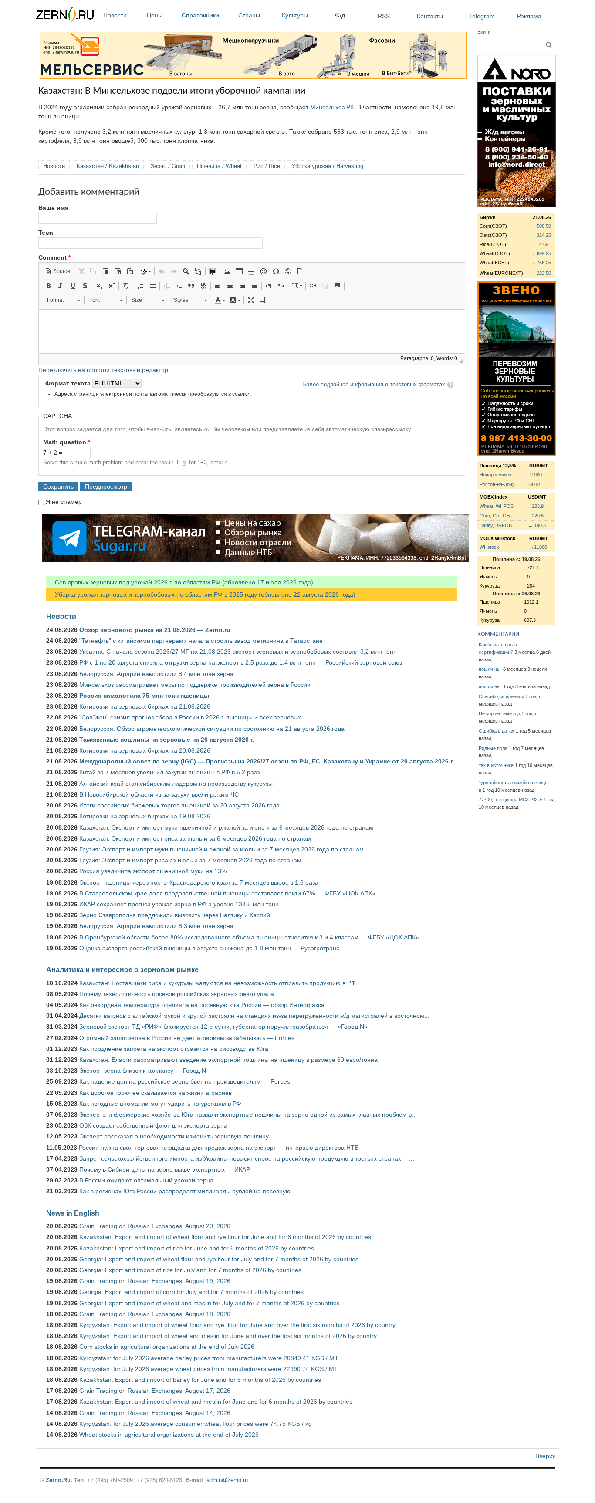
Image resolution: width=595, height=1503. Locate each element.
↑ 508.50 (542, 226)
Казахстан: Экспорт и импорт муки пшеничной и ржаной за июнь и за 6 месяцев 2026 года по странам (226, 827)
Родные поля (493, 748)
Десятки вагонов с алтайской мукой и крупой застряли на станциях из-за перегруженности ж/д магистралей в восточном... (254, 1015)
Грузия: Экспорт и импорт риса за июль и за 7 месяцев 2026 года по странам (190, 860)
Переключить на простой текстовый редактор (103, 369)
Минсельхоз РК (332, 107)
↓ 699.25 (542, 253)
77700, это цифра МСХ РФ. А (510, 799)
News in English (72, 1213)
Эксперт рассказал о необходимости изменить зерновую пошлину (174, 1136)
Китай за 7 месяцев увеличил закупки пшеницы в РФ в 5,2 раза (169, 772)
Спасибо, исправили (501, 696)
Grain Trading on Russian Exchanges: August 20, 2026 (154, 1226)
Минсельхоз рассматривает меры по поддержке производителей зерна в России (195, 684)
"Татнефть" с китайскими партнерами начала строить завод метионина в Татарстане (201, 640)
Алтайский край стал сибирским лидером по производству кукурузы (176, 783)
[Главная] (65, 15)
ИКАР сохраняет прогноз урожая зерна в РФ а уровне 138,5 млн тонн (179, 904)
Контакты (430, 16)
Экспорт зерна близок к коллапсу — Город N (142, 1070)
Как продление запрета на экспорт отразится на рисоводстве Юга (173, 1048)
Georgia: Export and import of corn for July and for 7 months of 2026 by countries (191, 1291)
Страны (249, 15)
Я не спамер (64, 501)
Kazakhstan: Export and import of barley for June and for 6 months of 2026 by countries (200, 1379)
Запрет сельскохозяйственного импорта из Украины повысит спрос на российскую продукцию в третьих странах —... (246, 1158)
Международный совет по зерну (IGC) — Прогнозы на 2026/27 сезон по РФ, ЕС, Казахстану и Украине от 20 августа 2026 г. (266, 761)
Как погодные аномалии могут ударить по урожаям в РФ (160, 1103)
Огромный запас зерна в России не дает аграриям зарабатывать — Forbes (186, 1037)
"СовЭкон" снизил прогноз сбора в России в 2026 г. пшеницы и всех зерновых (190, 717)
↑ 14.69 (540, 244)
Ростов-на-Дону (497, 484)
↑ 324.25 (542, 235)
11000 (535, 474)
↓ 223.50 (542, 273)
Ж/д (339, 15)
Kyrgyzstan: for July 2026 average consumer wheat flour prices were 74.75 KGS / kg (195, 1423)
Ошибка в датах (496, 730)
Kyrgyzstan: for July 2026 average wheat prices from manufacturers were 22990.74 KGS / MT (208, 1368)
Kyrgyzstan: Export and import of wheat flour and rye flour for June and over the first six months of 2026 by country (237, 1324)
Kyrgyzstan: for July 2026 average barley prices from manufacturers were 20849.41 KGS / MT (208, 1357)
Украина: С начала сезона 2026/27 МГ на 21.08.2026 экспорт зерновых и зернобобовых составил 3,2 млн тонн (238, 651)
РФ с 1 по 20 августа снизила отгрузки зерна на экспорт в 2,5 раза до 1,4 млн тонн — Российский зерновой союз (240, 662)
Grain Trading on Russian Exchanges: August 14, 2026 (154, 1412)
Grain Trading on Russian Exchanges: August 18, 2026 (154, 1313)
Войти (483, 31)
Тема (45, 232)
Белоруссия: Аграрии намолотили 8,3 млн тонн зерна (156, 925)
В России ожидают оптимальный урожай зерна (146, 1180)
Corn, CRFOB (495, 515)
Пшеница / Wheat (219, 166)
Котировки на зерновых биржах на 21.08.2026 (144, 706)
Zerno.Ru (58, 1480)
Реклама (529, 16)
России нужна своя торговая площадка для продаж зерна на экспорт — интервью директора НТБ (218, 1147)
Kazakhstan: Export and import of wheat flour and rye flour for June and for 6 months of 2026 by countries (225, 1236)
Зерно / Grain (168, 166)
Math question (66, 442)
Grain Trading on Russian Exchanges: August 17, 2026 (154, 1390)
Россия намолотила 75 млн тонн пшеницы (144, 695)
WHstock (489, 547)
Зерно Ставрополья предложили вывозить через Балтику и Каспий (174, 915)
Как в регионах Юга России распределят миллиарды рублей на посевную (185, 1191)
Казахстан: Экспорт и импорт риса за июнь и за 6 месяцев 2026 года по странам (195, 838)
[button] (57, 271)
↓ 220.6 (536, 515)
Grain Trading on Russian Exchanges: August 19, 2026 (154, 1280)
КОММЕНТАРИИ (498, 634)
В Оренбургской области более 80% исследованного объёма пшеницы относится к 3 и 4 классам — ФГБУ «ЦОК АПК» (249, 937)
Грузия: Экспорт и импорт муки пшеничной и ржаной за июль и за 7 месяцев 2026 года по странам (221, 849)
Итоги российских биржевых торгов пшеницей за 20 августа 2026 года (179, 805)
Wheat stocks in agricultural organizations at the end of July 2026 (169, 1434)
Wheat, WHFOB (497, 506)
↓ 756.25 (542, 262)
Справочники (200, 15)
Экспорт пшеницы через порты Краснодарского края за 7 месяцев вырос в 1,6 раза (198, 882)
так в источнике (496, 765)
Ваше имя (53, 207)
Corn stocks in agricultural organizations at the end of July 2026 (166, 1346)
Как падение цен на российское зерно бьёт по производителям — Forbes (184, 1081)
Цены (154, 15)
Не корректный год (499, 713)
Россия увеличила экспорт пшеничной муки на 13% (153, 871)
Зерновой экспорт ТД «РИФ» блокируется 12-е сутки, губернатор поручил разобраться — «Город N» (223, 1026)
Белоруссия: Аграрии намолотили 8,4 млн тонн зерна (156, 673)
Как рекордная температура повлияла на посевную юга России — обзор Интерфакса (202, 1004)
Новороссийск (495, 474)
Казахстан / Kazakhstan (108, 166)
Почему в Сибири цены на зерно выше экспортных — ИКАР (164, 1169)
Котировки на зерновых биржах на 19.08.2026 (144, 816)
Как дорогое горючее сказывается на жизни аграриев (155, 1092)
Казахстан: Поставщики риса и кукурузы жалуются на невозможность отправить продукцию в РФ (217, 982)
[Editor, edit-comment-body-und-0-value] (252, 331)
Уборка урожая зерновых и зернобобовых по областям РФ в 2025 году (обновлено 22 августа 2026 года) (200, 594)
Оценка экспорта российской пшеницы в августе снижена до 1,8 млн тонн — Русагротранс (209, 948)
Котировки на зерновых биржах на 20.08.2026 (144, 750)
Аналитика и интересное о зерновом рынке (122, 969)
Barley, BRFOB (496, 525)
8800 (534, 484)
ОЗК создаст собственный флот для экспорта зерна (153, 1125)
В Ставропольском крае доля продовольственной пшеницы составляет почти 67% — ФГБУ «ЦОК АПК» (227, 893)
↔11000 (538, 547)
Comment (54, 257)
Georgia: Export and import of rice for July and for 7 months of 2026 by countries (190, 1270)
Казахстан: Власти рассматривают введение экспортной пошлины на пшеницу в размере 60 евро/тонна (228, 1059)
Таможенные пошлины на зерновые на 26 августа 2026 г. (166, 739)
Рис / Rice (267, 166)
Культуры (295, 15)
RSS (384, 16)
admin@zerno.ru (227, 1480)
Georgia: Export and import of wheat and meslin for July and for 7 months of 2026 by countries (209, 1303)
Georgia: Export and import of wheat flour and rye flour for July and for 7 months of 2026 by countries (218, 1259)
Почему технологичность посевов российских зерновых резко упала (176, 993)
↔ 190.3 (537, 525)
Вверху (545, 1455)
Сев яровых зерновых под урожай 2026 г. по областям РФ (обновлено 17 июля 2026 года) (179, 582)
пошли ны (490, 669)
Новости (115, 15)
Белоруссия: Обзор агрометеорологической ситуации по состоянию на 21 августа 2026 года (212, 728)
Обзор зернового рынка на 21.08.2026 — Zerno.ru (154, 629)
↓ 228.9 (536, 506)
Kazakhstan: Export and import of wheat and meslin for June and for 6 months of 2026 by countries (215, 1401)
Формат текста (68, 383)
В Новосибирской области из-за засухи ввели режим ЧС (159, 794)
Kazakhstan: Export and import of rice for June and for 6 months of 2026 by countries (196, 1248)
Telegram (482, 16)
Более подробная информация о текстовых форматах (373, 384)
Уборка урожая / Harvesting (327, 166)
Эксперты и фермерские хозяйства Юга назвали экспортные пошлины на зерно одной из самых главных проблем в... (248, 1114)
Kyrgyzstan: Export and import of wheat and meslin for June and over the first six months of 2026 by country (228, 1335)
